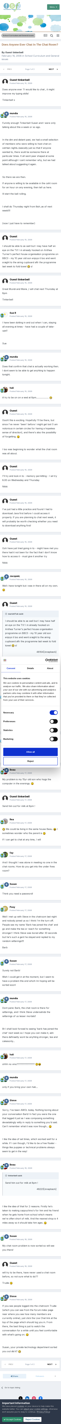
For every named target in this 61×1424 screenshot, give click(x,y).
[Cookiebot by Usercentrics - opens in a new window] (45, 660)
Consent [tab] (11, 668)
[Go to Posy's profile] (5, 909)
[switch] (54, 721)
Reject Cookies (32, 1419)
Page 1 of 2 (30, 69)
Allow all (30, 752)
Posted (21, 83)
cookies (20, 1406)
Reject (30, 761)
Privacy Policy (43, 1412)
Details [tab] (30, 668)
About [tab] (50, 668)
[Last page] (57, 69)
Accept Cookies (13, 1419)
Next (51, 69)
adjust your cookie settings (36, 1409)
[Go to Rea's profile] (5, 821)
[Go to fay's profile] (5, 854)
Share (15, 1376)
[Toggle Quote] (6, 614)
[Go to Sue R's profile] (5, 314)
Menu (53, 7)
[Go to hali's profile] (5, 390)
